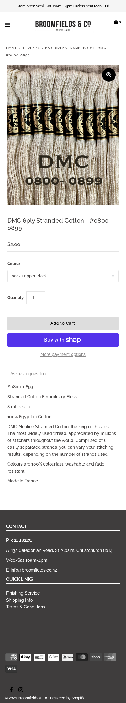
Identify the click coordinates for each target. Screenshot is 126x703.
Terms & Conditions (25, 606)
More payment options (63, 354)
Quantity (15, 297)
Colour (13, 263)
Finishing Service (23, 593)
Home (11, 48)
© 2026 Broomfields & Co (26, 698)
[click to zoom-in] (109, 75)
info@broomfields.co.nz (34, 570)
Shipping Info (19, 600)
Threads (31, 48)
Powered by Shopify (67, 698)
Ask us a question (28, 373)
